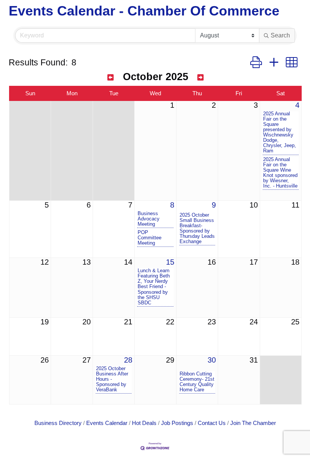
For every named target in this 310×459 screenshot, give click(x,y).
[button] (256, 62)
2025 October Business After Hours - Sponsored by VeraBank (112, 379)
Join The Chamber (253, 423)
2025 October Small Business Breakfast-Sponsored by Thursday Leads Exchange (197, 228)
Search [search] (280, 35)
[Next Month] (200, 78)
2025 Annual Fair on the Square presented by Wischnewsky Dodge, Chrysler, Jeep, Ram (279, 132)
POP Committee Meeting (149, 238)
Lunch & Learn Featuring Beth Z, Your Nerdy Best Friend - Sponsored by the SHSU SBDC (154, 286)
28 (128, 360)
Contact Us (212, 423)
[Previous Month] (110, 78)
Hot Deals (144, 423)
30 (212, 360)
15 (170, 262)
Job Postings (177, 423)
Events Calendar (106, 423)
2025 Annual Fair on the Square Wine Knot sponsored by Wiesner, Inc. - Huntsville (280, 173)
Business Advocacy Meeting (149, 219)
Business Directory (58, 423)
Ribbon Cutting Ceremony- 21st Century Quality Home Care (197, 381)
